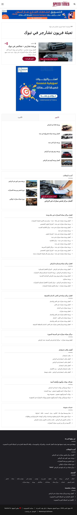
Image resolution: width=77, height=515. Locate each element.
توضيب (36, 478)
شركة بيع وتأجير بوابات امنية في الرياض (60, 387)
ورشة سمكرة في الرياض (63, 272)
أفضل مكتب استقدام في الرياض (62, 359)
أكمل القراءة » (29, 59)
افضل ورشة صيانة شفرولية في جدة (49, 133)
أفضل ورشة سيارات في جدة (63, 234)
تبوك (55, 478)
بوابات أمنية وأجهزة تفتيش (63, 394)
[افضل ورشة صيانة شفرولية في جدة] (66, 136)
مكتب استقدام (67, 355)
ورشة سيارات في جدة (64, 230)
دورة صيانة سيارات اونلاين (17, 199)
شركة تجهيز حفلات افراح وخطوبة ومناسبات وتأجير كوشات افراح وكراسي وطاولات (48, 416)
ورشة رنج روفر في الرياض (52, 151)
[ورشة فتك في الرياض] (66, 127)
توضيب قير (29, 478)
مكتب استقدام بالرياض (64, 369)
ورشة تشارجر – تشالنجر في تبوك (22, 46)
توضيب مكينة (20, 478)
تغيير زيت (43, 478)
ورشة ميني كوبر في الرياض (17, 181)
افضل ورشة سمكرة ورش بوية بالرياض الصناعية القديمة (55, 276)
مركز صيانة (55, 482)
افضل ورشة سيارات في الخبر (62, 304)
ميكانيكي (40, 482)
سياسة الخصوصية (28, 508)
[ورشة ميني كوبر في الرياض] (31, 184)
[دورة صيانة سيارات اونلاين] (31, 202)
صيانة (12, 478)
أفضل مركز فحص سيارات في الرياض (58, 201)
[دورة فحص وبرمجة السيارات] (31, 193)
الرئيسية (68, 26)
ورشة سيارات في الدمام (64, 308)
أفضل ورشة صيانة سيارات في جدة (61, 227)
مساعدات (47, 482)
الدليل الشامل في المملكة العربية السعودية (62, 497)
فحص (7, 478)
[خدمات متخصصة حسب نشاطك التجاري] (38, 14)
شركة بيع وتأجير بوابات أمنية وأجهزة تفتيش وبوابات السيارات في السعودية (50, 397)
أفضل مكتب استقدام (65, 365)
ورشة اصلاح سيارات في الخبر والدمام (60, 314)
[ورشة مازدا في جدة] (66, 145)
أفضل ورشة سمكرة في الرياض (62, 269)
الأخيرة (20, 117)
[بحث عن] (74, 4)
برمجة (60, 478)
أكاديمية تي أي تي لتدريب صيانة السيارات (59, 423)
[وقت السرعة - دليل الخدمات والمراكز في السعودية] (61, 4)
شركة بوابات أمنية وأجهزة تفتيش (61, 391)
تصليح (50, 478)
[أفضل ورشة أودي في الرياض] (66, 163)
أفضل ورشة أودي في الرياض (51, 160)
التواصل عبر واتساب (30, 511)
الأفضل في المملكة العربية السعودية (64, 500)
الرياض (67, 478)
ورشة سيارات (25, 482)
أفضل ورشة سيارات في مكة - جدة (61, 221)
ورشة (33, 482)
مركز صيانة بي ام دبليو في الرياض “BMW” (61, 467)
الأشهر (57, 117)
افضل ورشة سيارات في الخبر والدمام (60, 321)
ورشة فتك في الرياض (53, 125)
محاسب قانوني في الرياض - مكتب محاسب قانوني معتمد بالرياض (52, 420)
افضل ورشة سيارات (65, 286)
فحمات (63, 482)
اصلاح (73, 478)
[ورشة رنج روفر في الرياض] (66, 154)
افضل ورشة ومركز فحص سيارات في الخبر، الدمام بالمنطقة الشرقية (52, 324)
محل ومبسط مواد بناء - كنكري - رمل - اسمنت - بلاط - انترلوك (53, 413)
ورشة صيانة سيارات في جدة (63, 224)
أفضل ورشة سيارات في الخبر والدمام (60, 301)
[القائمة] (3, 4)
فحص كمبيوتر (70, 482)
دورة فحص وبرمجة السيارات (16, 190)
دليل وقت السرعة (41, 508)
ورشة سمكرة (67, 279)
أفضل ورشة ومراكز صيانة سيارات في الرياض (61, 493)
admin (32, 43)
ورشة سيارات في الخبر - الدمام (62, 318)
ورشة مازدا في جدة (54, 142)
